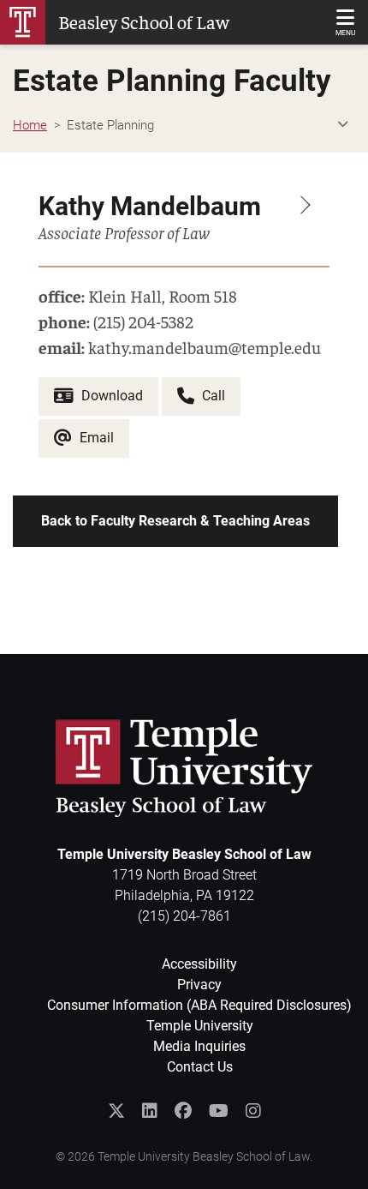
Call (212, 395)
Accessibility (199, 964)
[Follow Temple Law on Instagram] (253, 1111)
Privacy (199, 984)
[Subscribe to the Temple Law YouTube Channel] (219, 1111)
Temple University (199, 1026)
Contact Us (200, 1067)
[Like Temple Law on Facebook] (183, 1111)
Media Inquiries (199, 1046)
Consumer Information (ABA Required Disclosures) (199, 1005)
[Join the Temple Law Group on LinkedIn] (149, 1111)
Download (110, 395)
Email (95, 437)
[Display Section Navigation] (342, 126)
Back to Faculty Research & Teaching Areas (175, 521)
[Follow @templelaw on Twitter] (116, 1111)
